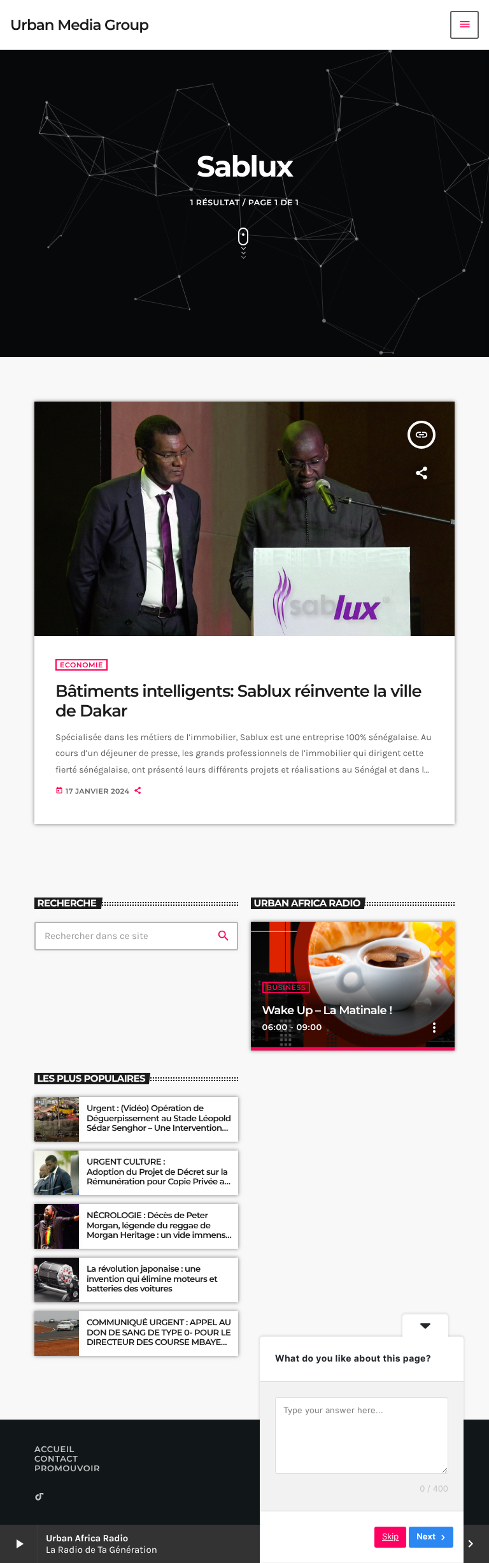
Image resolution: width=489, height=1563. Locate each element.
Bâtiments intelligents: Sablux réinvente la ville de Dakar (238, 701)
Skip (390, 1537)
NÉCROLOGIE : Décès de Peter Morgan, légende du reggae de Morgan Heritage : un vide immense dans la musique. (158, 1230)
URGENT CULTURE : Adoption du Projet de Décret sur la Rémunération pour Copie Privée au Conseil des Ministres (159, 1177)
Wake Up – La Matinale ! (327, 1010)
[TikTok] (39, 1497)
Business (286, 987)
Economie (81, 664)
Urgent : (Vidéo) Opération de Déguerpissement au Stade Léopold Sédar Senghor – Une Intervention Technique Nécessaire (159, 1123)
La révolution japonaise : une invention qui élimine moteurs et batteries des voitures (152, 1279)
